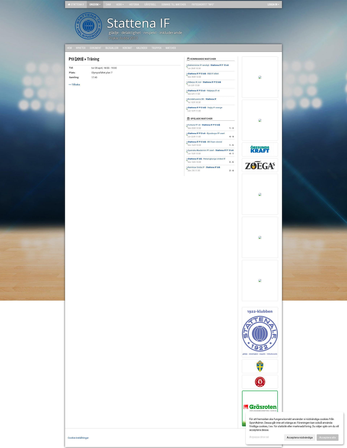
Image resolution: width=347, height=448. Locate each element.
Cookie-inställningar (78, 437)
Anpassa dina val (259, 437)
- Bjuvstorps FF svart (206, 133)
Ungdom (93, 4)
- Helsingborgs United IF (207, 159)
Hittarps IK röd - (204, 82)
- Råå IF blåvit (203, 74)
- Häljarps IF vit (203, 90)
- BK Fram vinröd (205, 142)
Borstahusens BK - (202, 99)
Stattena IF (77, 4)
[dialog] (294, 428)
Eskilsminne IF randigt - (208, 65)
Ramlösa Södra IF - (204, 167)
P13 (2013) (76, 59)
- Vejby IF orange (205, 107)
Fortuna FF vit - (204, 125)
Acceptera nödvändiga (300, 437)
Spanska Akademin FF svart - (211, 150)
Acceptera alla (327, 437)
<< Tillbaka (74, 84)
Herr (119, 4)
